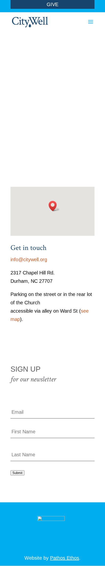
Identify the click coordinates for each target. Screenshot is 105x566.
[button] (54, 206)
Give (52, 4)
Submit (17, 473)
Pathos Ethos (64, 558)
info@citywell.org (28, 259)
